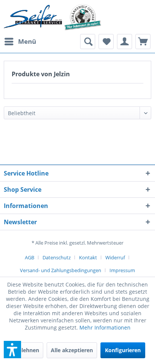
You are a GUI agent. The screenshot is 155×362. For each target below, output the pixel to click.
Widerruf (115, 257)
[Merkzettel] (106, 41)
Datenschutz (57, 257)
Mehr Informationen (105, 327)
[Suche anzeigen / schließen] (87, 41)
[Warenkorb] (142, 41)
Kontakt (88, 257)
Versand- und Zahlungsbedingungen (60, 270)
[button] (12, 349)
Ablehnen (26, 350)
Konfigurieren (123, 350)
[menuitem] (20, 41)
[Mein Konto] (124, 41)
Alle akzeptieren (72, 350)
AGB (29, 257)
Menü (27, 41)
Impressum (122, 270)
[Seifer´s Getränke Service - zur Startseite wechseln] (52, 17)
